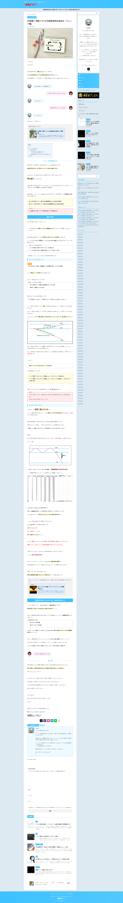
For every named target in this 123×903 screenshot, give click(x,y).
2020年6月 (80, 367)
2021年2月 (80, 345)
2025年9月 (80, 245)
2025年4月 (80, 248)
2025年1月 (80, 256)
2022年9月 (80, 309)
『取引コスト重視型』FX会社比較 (37, 711)
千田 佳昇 (91, 222)
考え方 (81, 83)
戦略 (35, 759)
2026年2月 (80, 236)
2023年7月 (80, 289)
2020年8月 (80, 362)
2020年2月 (80, 378)
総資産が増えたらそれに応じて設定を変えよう (41, 154)
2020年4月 (80, 373)
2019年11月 (80, 387)
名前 (29, 789)
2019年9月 (80, 392)
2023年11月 (80, 281)
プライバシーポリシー (84, 107)
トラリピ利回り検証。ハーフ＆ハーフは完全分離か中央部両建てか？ (53, 824)
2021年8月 (80, 331)
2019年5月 (80, 403)
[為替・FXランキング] (31, 715)
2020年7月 (80, 364)
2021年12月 (80, 320)
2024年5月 (80, 270)
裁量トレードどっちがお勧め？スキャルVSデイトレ (88, 188)
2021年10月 (80, 325)
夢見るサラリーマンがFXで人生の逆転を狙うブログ (61, 896)
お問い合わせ (82, 104)
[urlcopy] (59, 720)
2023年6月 (80, 292)
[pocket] (48, 720)
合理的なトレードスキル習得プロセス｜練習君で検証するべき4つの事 (92, 123)
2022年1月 (80, 317)
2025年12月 (80, 242)
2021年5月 (80, 337)
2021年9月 (80, 328)
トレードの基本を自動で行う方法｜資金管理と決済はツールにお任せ (92, 168)
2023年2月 (80, 300)
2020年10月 (80, 356)
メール (30, 795)
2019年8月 (80, 395)
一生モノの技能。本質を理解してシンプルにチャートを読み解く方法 (92, 156)
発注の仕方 (33, 150)
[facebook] (44, 720)
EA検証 (81, 86)
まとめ (30, 155)
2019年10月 (80, 389)
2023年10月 (80, 284)
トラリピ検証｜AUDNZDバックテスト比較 (47, 836)
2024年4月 (80, 273)
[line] (55, 720)
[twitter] (41, 720)
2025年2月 (80, 253)
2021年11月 (80, 323)
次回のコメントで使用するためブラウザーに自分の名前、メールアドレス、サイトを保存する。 (50, 807)
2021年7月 (80, 334)
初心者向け (31, 759)
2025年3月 (80, 250)
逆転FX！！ (61, 898)
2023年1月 (80, 303)
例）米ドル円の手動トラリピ (38, 151)
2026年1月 (80, 239)
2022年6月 (80, 314)
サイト (29, 801)
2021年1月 (80, 348)
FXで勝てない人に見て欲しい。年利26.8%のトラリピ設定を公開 (52, 859)
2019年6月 (80, 401)
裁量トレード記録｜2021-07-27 (44, 870)
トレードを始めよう (33, 148)
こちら (47, 752)
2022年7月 (80, 312)
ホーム (81, 74)
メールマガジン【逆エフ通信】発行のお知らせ (88, 224)
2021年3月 (80, 342)
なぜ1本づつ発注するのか (38, 152)
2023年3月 (80, 298)
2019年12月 (80, 384)
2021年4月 (80, 339)
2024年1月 (80, 275)
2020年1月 (80, 381)
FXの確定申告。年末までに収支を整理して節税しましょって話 (52, 847)
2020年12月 (80, 350)
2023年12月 (80, 278)
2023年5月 (80, 295)
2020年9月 (80, 359)
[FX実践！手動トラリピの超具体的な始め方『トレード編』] (51, 720)
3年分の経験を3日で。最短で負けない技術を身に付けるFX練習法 (92, 144)
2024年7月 (80, 264)
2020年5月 (80, 370)
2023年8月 (80, 286)
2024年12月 (80, 259)
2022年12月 (80, 306)
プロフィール (82, 110)
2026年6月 (80, 234)
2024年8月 (80, 261)
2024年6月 (80, 267)
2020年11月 (80, 353)
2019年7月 (80, 398)
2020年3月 (80, 376)
